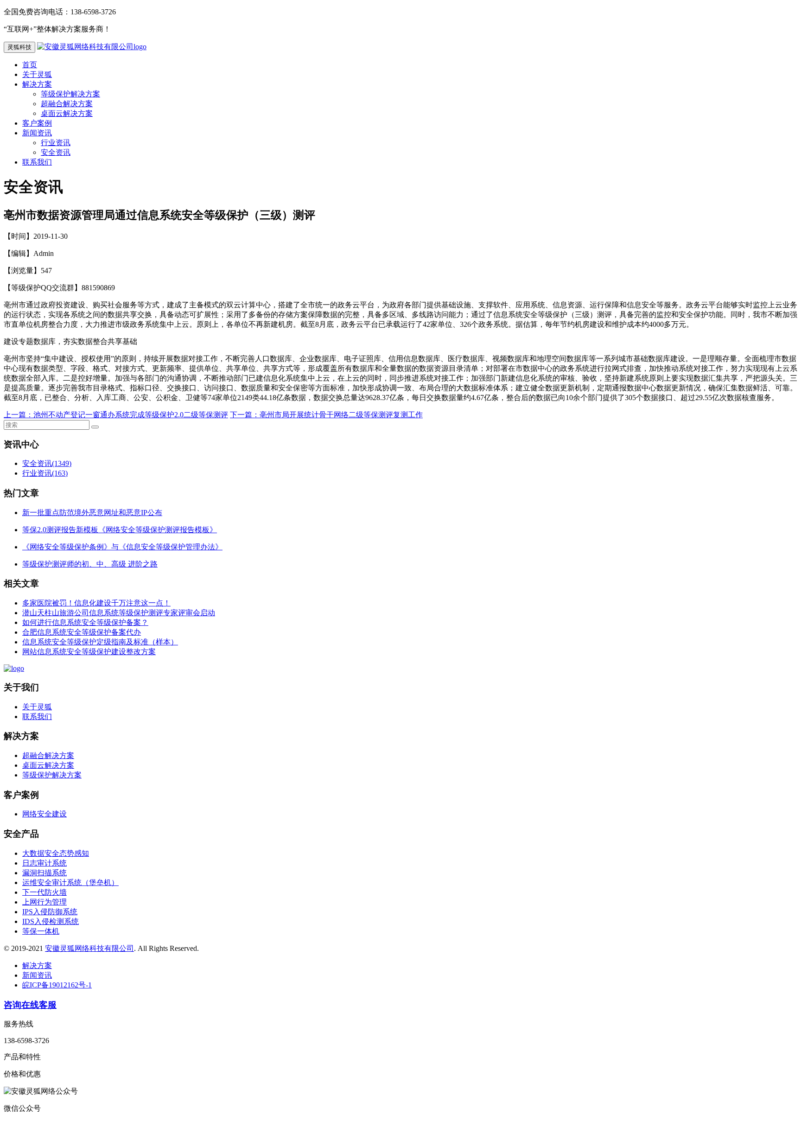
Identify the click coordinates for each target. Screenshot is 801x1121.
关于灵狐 (37, 74)
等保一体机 (40, 931)
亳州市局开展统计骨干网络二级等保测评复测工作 (341, 415)
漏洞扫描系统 (44, 873)
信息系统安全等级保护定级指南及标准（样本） (100, 642)
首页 (29, 65)
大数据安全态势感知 (55, 853)
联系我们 (37, 162)
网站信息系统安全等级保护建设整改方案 (89, 652)
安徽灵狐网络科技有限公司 (89, 948)
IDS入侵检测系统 (50, 921)
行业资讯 (55, 142)
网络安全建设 (44, 814)
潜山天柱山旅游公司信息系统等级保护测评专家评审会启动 (118, 613)
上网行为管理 (44, 902)
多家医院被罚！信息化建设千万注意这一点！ (96, 603)
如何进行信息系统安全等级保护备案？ (85, 622)
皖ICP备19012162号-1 (57, 985)
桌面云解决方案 (67, 113)
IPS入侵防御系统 (49, 912)
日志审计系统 (44, 863)
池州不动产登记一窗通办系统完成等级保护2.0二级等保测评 (130, 415)
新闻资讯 (37, 133)
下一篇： (245, 415)
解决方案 (37, 84)
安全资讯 (55, 152)
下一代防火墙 (44, 892)
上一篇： (18, 415)
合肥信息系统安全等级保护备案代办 (81, 632)
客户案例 (37, 123)
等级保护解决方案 (70, 94)
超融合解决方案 (67, 104)
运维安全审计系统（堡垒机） (70, 882)
